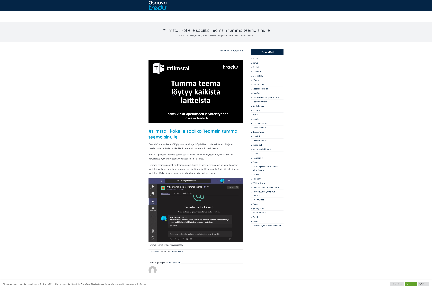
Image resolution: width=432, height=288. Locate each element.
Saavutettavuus (259, 141)
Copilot (255, 67)
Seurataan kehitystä (261, 149)
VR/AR (255, 221)
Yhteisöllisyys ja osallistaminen (266, 226)
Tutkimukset (258, 200)
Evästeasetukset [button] (397, 284)
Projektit (256, 136)
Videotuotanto (259, 213)
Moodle (255, 119)
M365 (255, 115)
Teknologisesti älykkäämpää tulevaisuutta (265, 168)
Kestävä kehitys (259, 102)
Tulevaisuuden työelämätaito (265, 187)
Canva (255, 63)
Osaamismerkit (259, 127)
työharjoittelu (258, 208)
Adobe (255, 58)
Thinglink (256, 179)
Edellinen (224, 50)
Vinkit (180, 252)
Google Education (260, 89)
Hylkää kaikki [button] (423, 284)
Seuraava (236, 50)
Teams (174, 252)
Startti (255, 153)
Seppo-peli (257, 145)
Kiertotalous (258, 106)
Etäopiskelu (257, 76)
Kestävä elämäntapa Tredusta (265, 97)
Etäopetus (257, 71)
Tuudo (255, 204)
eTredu (255, 80)
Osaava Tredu (258, 132)
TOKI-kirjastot (259, 183)
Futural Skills (258, 84)
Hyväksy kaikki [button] (411, 284)
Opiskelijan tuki (259, 123)
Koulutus (256, 110)
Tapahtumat (257, 158)
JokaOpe (256, 93)
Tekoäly (255, 174)
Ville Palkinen (153, 252)
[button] (277, 16)
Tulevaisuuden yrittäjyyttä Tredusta (264, 194)
